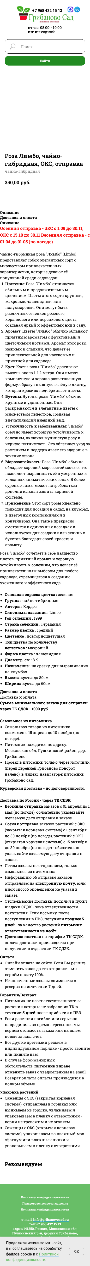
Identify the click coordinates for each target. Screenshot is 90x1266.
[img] (45, 14)
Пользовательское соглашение (45, 1203)
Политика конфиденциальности (45, 1197)
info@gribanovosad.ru (51, 1219)
